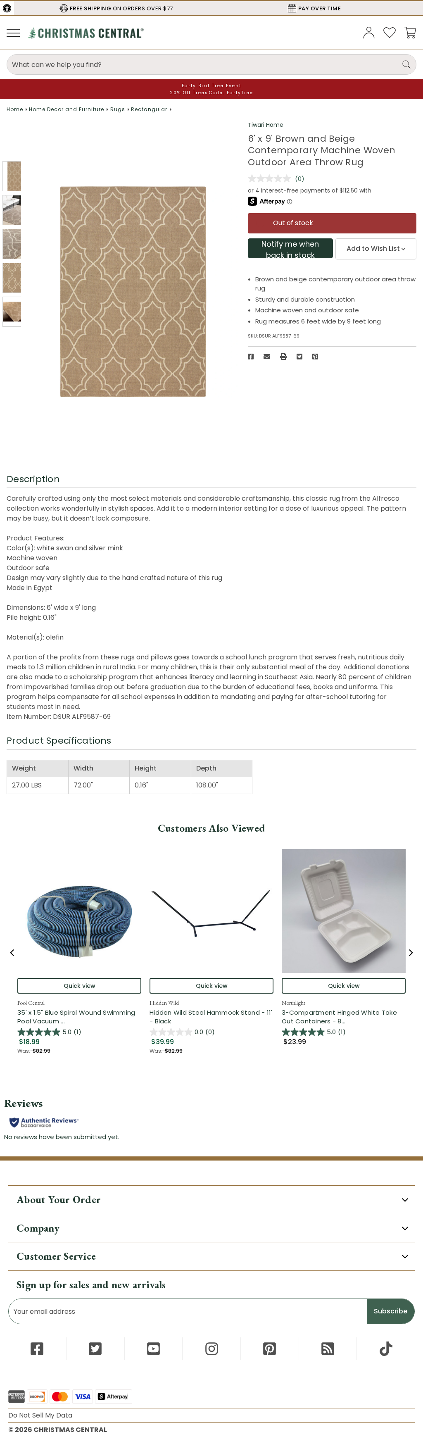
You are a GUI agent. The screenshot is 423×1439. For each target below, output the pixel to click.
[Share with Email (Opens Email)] (267, 356)
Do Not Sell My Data (40, 1415)
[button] (7, 8)
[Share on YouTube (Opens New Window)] (153, 1348)
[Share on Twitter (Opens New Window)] (299, 356)
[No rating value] (271, 178)
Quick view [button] (79, 986)
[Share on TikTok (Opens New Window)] (386, 1348)
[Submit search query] (406, 64)
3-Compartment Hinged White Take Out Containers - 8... (344, 1016)
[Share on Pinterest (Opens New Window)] (315, 356)
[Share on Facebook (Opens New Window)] (251, 356)
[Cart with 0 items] (410, 32)
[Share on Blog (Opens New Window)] (328, 1348)
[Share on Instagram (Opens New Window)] (211, 1348)
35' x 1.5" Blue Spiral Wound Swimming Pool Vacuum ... (79, 1016)
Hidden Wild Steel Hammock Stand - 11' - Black (211, 1016)
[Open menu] (13, 32)
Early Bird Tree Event (212, 86)
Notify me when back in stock (290, 248)
